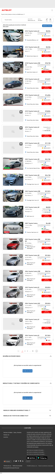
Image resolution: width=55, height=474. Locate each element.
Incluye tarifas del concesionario (44, 32)
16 (32, 351)
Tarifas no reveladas (46, 208)
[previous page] (18, 351)
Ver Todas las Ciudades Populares (35, 450)
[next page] (36, 351)
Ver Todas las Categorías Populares (36, 454)
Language (8, 461)
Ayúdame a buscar (47, 25)
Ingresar (28, 461)
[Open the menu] (52, 10)
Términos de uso (7, 466)
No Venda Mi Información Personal (11, 468)
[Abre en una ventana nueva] (31, 457)
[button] (47, 20)
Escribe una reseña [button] (27, 371)
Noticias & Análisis (8, 432)
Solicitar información (46, 39)
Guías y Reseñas (17, 432)
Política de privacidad (17, 466)
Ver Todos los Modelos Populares (36, 452)
